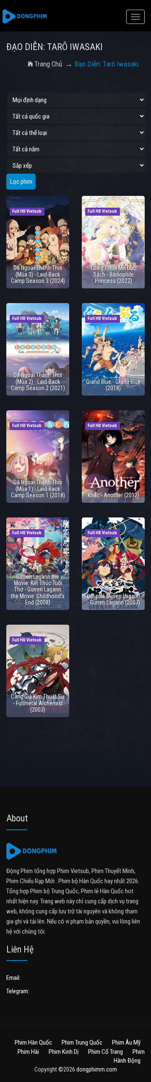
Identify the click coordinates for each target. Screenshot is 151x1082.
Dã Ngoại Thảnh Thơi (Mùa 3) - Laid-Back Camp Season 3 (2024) (38, 274)
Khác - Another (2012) (113, 495)
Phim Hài (28, 1052)
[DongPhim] (24, 16)
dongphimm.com (96, 1069)
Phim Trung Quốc (82, 1042)
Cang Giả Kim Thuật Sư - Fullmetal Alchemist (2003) (38, 703)
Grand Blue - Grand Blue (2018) (113, 384)
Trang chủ (48, 64)
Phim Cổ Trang (105, 1052)
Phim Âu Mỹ (126, 1042)
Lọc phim (21, 181)
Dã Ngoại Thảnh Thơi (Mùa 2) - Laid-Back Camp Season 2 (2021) (38, 381)
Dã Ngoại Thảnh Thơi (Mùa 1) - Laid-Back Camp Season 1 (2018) (38, 489)
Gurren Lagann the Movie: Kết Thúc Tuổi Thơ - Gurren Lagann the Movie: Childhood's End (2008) (38, 589)
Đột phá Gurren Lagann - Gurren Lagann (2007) (113, 599)
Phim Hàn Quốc (33, 1042)
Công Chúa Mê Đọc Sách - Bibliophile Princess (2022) (113, 274)
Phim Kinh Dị (63, 1052)
